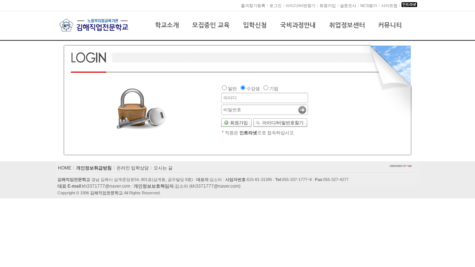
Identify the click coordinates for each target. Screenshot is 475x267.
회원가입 (328, 5)
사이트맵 (389, 5)
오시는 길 (163, 168)
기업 (273, 88)
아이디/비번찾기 (300, 5)
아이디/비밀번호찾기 (283, 122)
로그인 (275, 5)
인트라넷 (248, 132)
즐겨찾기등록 (253, 5)
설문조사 (348, 5)
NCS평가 (368, 5)
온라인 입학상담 (133, 168)
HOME (64, 168)
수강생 (253, 88)
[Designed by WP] (401, 165)
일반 (232, 88)
